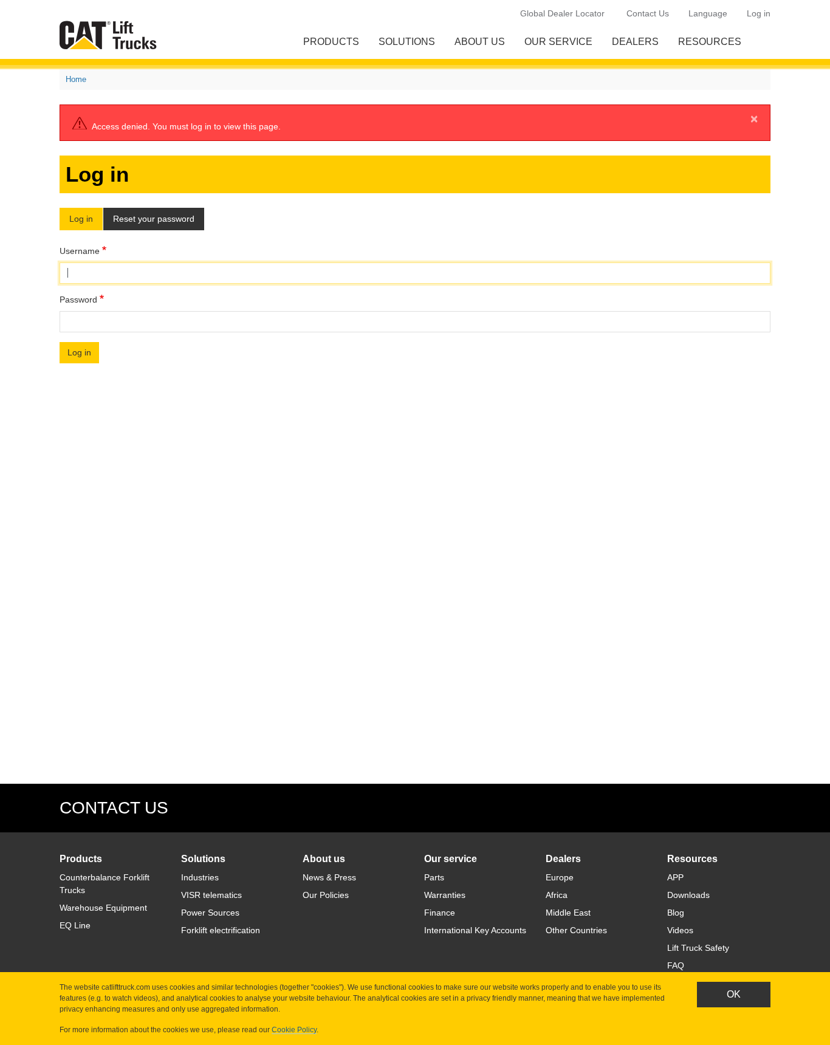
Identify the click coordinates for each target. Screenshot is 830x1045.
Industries (200, 877)
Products (331, 41)
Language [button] (707, 13)
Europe (560, 877)
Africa (557, 895)
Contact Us (647, 13)
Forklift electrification (220, 930)
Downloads (688, 895)
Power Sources (210, 912)
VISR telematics (211, 895)
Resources (709, 41)
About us (479, 41)
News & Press (329, 877)
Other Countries (576, 930)
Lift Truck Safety (698, 948)
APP (675, 877)
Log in (758, 13)
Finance (439, 912)
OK (734, 994)
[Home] (111, 35)
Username (80, 251)
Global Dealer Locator (562, 13)
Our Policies (326, 895)
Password (78, 299)
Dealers (635, 41)
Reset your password (153, 219)
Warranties (444, 895)
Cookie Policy (294, 1030)
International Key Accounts (475, 930)
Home (76, 79)
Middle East (568, 912)
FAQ (675, 965)
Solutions (407, 41)
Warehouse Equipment (103, 908)
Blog (675, 912)
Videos (680, 930)
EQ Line (75, 925)
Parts (434, 877)
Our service (558, 41)
